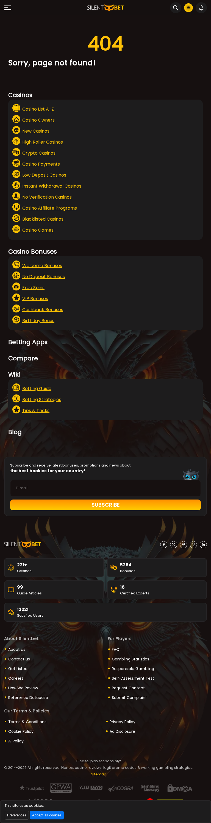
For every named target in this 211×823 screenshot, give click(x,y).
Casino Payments (41, 164)
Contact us (19, 659)
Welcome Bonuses (42, 265)
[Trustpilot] (31, 788)
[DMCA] (180, 788)
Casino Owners (38, 120)
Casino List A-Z (38, 109)
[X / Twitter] (173, 544)
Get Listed (17, 668)
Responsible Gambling (133, 668)
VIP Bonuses (35, 298)
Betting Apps (28, 342)
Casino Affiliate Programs (49, 208)
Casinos (20, 95)
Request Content (128, 688)
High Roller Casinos (42, 142)
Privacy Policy (122, 722)
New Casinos (35, 131)
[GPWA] (61, 788)
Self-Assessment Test (133, 678)
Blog (15, 432)
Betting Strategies (41, 399)
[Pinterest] (183, 544)
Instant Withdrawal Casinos (51, 186)
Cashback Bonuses (42, 309)
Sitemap (98, 774)
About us (16, 649)
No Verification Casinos (47, 197)
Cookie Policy (21, 731)
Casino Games (38, 230)
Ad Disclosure (122, 731)
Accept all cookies (47, 815)
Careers (15, 678)
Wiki (14, 374)
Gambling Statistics (130, 659)
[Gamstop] (91, 788)
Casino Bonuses (32, 251)
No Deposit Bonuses (43, 276)
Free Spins (33, 287)
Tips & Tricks (35, 410)
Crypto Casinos (38, 153)
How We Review (23, 688)
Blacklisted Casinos (42, 219)
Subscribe (105, 505)
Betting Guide (36, 388)
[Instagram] (193, 544)
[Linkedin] (203, 544)
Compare (23, 358)
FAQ (116, 649)
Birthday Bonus (38, 320)
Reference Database (28, 697)
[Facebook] (163, 544)
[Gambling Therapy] (150, 788)
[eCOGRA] (120, 788)
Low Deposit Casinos (44, 175)
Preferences (16, 815)
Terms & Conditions (27, 722)
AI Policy (16, 741)
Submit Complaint (129, 697)
